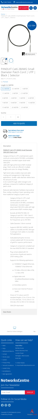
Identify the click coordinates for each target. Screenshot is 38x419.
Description (7, 146)
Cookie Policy (6, 368)
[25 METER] (25, 109)
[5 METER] (22, 100)
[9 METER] (22, 105)
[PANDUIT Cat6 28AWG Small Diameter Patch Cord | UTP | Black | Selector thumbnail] (4, 61)
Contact (4, 354)
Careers (4, 360)
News (3, 345)
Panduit (5, 82)
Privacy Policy (6, 362)
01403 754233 (17, 137)
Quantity (3, 113)
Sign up (30, 392)
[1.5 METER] (6, 95)
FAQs (3, 348)
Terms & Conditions (8, 365)
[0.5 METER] (16, 91)
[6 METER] (31, 100)
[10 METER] (31, 105)
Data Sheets (7, 312)
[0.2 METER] (6, 91)
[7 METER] (5, 105)
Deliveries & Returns (8, 351)
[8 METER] (14, 105)
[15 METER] (6, 109)
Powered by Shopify (6, 414)
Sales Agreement (7, 374)
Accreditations (6, 371)
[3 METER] (5, 100)
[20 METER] (15, 109)
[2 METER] (15, 95)
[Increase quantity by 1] (18, 117)
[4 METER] (14, 100)
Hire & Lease (6, 357)
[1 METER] (25, 91)
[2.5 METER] (24, 95)
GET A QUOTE (23, 8)
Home (3, 14)
